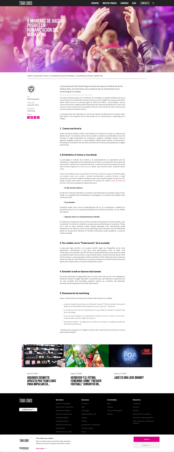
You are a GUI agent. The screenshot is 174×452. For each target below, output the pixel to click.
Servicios (95, 3)
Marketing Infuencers (64, 425)
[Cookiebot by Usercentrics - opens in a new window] (24, 448)
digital (67, 136)
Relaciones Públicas (63, 410)
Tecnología (85, 410)
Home (29, 76)
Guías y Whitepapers (114, 410)
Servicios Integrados (63, 403)
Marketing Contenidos (64, 432)
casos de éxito (116, 181)
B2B (82, 407)
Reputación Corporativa (64, 407)
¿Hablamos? (27, 409)
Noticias (110, 414)
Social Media (60, 428)
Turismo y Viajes (87, 428)
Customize (145, 445)
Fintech (84, 421)
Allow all (146, 439)
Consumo (85, 403)
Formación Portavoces (64, 414)
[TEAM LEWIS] (25, 3)
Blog (134, 3)
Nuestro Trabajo (110, 3)
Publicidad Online (62, 421)
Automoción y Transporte (90, 425)
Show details (40, 448)
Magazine (38, 76)
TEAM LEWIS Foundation (142, 414)
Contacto (145, 3)
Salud (83, 432)
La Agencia (137, 403)
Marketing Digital (62, 418)
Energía (84, 418)
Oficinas (136, 410)
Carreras (124, 3)
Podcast (110, 407)
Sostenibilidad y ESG (88, 414)
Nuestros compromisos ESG (143, 418)
